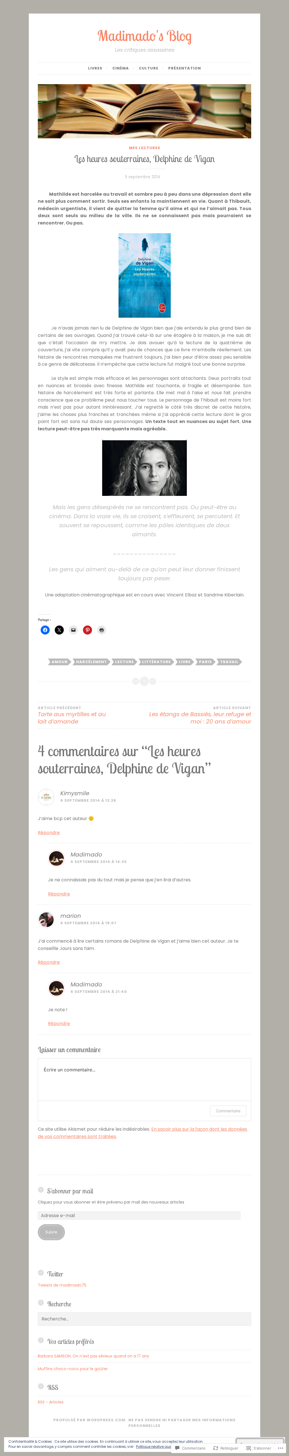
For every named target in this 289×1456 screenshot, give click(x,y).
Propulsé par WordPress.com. (90, 1420)
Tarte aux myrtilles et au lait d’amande (72, 715)
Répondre (49, 832)
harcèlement (91, 661)
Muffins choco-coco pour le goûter (73, 1369)
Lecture (124, 661)
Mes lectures (144, 148)
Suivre (51, 1232)
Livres (95, 68)
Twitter (55, 1274)
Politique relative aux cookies (160, 1446)
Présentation (184, 68)
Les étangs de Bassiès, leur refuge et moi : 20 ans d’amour (200, 715)
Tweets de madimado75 (62, 1285)
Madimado (86, 854)
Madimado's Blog (144, 36)
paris (205, 661)
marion (70, 916)
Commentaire (228, 1110)
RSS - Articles (51, 1402)
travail (229, 661)
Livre (185, 661)
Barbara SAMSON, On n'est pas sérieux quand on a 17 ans (93, 1356)
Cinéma (120, 68)
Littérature (156, 661)
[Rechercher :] (144, 1319)
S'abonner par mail (70, 1191)
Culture (148, 68)
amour (60, 661)
